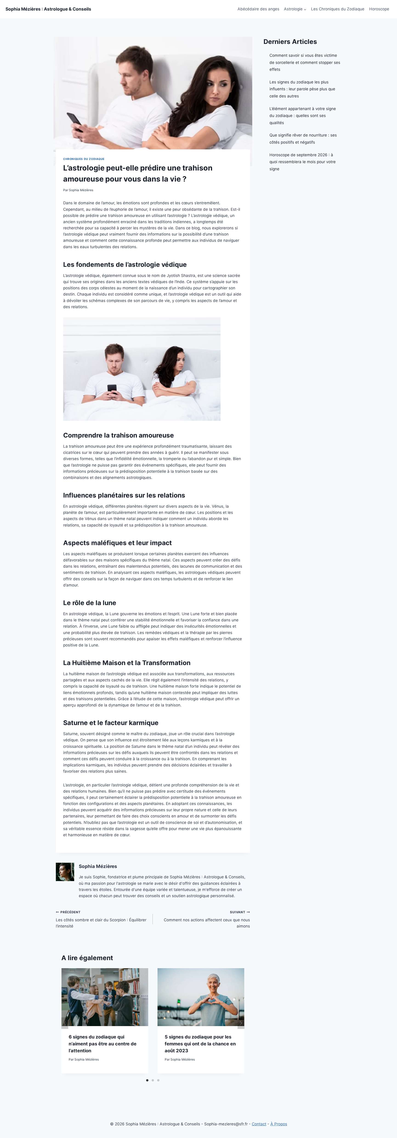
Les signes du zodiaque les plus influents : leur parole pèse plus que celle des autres (302, 89)
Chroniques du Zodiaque (84, 159)
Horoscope (379, 9)
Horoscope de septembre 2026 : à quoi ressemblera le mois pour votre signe (302, 162)
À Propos (278, 1124)
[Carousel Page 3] (158, 1080)
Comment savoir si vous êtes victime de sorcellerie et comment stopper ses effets (304, 62)
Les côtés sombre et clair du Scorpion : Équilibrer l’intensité (101, 919)
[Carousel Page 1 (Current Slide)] (147, 1080)
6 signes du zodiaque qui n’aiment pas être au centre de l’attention (102, 1043)
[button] (304, 9)
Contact (259, 1124)
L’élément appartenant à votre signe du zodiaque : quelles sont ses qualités (302, 115)
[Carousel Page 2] (153, 1080)
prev (64, 1023)
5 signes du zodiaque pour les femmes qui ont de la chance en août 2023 (200, 1043)
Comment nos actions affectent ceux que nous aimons (207, 919)
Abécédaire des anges (258, 9)
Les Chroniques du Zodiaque (337, 9)
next (241, 1023)
